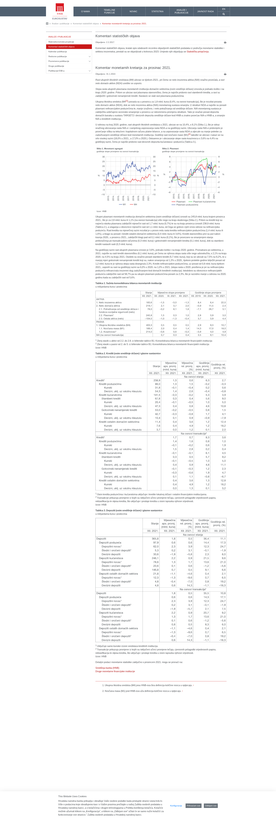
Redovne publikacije (57, 56)
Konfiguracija (176, 805)
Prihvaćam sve (193, 805)
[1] (127, 101)
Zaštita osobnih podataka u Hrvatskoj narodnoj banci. (115, 815)
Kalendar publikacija (57, 51)
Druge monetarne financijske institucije (115, 671)
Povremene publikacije (58, 61)
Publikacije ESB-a (56, 71)
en (223, 9)
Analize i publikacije (60, 23)
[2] (189, 134)
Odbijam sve (210, 805)
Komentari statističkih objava (86, 23)
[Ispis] (225, 42)
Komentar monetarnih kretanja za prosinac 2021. (124, 23)
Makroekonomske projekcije (61, 42)
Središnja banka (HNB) (107, 668)
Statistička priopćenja (198, 51)
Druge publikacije (56, 66)
